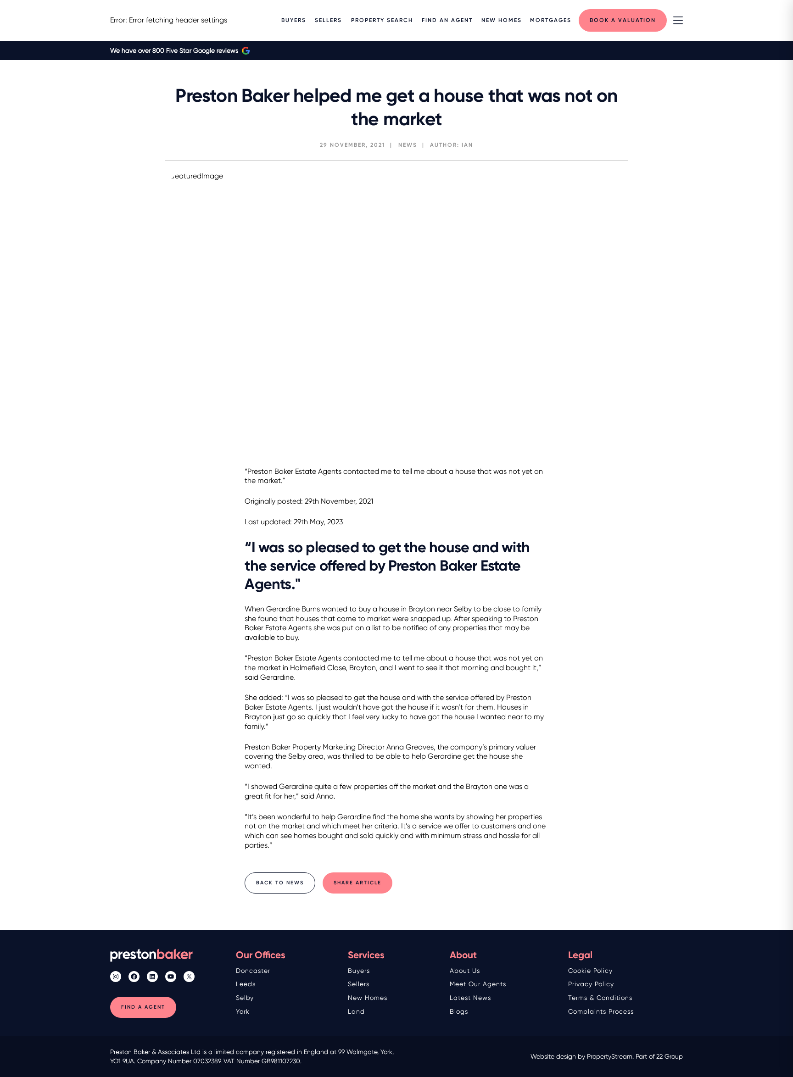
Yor (241, 1011)
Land (356, 1011)
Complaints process (601, 1011)
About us (465, 970)
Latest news (470, 997)
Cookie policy (590, 970)
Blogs (459, 1011)
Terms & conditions (600, 997)
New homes (367, 997)
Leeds (246, 984)
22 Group (669, 1056)
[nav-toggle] (678, 20)
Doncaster (253, 970)
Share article (357, 883)
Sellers (358, 984)
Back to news (280, 883)
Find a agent (143, 1007)
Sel (241, 997)
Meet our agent (476, 984)
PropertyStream (609, 1056)
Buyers (359, 970)
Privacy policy (591, 984)
